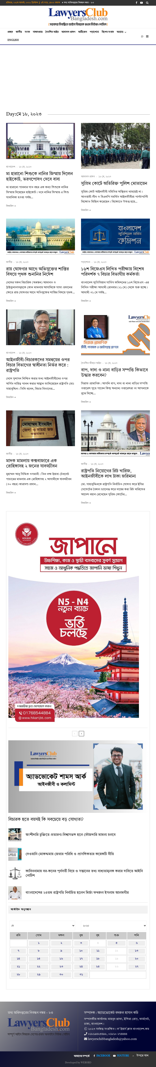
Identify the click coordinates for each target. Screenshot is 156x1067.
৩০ (61, 974)
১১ (97, 950)
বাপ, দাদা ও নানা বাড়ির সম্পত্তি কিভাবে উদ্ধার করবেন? (114, 373)
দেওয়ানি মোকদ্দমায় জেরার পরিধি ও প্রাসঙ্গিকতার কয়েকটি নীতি (70, 854)
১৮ (98, 958)
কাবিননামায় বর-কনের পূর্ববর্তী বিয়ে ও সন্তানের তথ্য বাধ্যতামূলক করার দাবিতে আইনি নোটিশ (84, 873)
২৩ (61, 966)
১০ (81, 950)
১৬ (61, 958)
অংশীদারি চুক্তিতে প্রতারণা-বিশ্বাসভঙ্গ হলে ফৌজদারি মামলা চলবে (71, 835)
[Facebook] (136, 2)
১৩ (136, 950)
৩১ (81, 974)
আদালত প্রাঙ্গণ (68, 32)
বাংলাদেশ (10, 167)
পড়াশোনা (94, 32)
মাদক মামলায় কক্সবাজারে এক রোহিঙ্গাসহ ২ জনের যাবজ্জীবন (31, 463)
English (13, 40)
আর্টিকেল (82, 32)
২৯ (38, 974)
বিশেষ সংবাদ (108, 32)
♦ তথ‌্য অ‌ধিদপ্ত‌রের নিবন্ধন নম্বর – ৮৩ (78, 3)
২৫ (98, 966)
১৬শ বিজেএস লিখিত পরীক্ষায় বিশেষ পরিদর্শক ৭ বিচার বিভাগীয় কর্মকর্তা (112, 272)
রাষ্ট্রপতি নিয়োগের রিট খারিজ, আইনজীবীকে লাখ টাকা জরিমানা (108, 474)
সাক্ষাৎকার (37, 32)
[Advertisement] (78, 75)
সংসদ (27, 32)
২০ (136, 958)
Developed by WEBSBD (78, 1063)
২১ (18, 966)
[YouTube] (141, 2)
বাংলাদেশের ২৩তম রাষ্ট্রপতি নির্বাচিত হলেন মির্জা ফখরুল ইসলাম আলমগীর (77, 893)
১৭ (81, 958)
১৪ (18, 958)
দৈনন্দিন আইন (52, 32)
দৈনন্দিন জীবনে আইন (91, 363)
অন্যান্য (120, 32)
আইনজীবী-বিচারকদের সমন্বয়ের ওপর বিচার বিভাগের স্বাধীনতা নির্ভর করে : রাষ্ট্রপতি (38, 365)
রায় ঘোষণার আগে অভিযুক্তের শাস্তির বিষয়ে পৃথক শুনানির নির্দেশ (37, 272)
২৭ (136, 966)
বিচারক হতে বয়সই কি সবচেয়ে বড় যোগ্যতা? (45, 819)
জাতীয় (19, 32)
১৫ (38, 958)
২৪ (81, 966)
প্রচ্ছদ (10, 32)
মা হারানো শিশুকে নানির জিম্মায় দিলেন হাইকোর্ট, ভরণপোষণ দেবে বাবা (39, 176)
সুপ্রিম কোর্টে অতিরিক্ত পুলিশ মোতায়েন (114, 183)
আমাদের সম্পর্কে (82, 1056)
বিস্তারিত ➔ (11, 206)
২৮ (18, 974)
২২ (38, 966)
